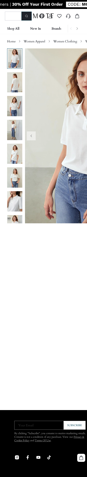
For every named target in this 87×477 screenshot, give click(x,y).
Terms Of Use (43, 440)
